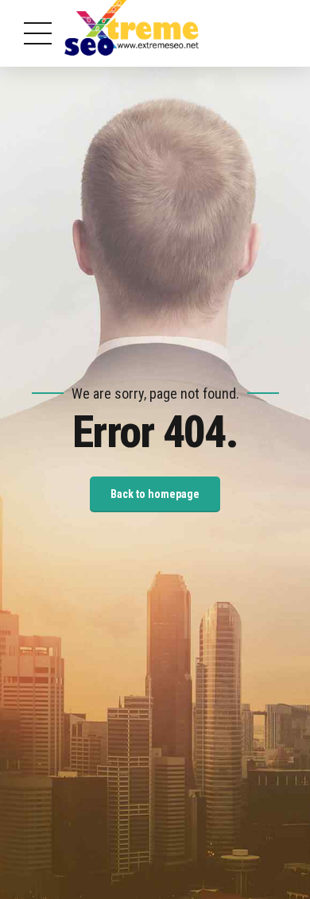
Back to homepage (155, 494)
